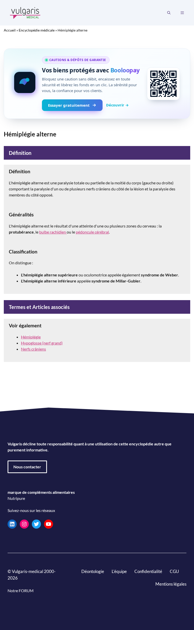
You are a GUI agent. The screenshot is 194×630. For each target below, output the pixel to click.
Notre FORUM (21, 590)
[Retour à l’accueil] (25, 12)
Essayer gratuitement (69, 105)
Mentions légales (170, 584)
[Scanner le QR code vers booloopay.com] (163, 83)
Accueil (10, 30)
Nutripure (16, 498)
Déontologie (92, 571)
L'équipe (119, 571)
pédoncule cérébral (92, 232)
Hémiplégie (31, 336)
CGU (174, 571)
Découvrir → (117, 104)
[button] (169, 12)
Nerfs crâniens (33, 349)
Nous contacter (27, 466)
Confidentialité (148, 571)
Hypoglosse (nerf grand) (42, 342)
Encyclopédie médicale (37, 30)
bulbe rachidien (53, 232)
